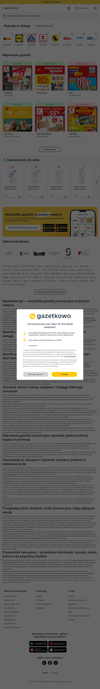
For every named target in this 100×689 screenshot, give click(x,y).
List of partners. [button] (70, 356)
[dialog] (50, 344)
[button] (50, 345)
